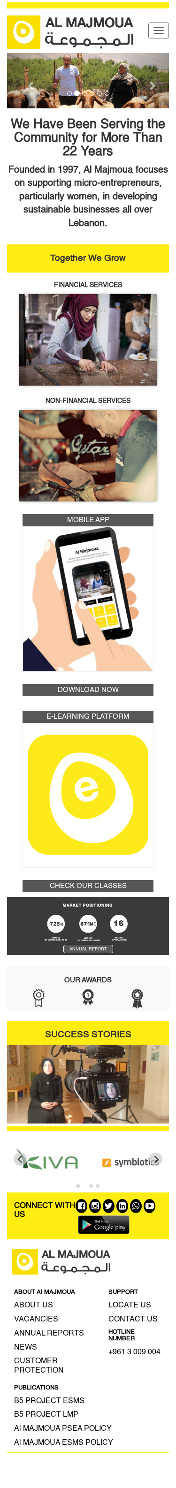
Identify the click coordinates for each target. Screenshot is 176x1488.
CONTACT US (133, 1319)
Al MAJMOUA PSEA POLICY (63, 1429)
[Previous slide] (20, 1159)
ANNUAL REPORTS (49, 1333)
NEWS (25, 1347)
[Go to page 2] (84, 1185)
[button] (31, 80)
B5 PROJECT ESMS (49, 1401)
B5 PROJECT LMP (46, 1415)
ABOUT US (33, 1305)
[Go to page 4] (98, 1186)
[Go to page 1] (78, 1186)
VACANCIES (36, 1319)
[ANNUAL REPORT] (88, 962)
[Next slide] (155, 1159)
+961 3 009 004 (134, 1352)
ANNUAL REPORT (88, 949)
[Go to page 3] (91, 1186)
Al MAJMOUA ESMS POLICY (63, 1443)
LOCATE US (129, 1305)
